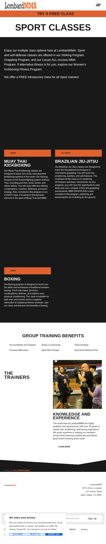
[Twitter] (97, 505)
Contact (84, 529)
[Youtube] (84, 505)
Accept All (53, 534)
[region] (36, 525)
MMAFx (72, 529)
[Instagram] (72, 505)
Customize (17, 534)
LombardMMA (95, 484)
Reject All (35, 534)
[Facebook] (60, 505)
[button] (98, 5)
